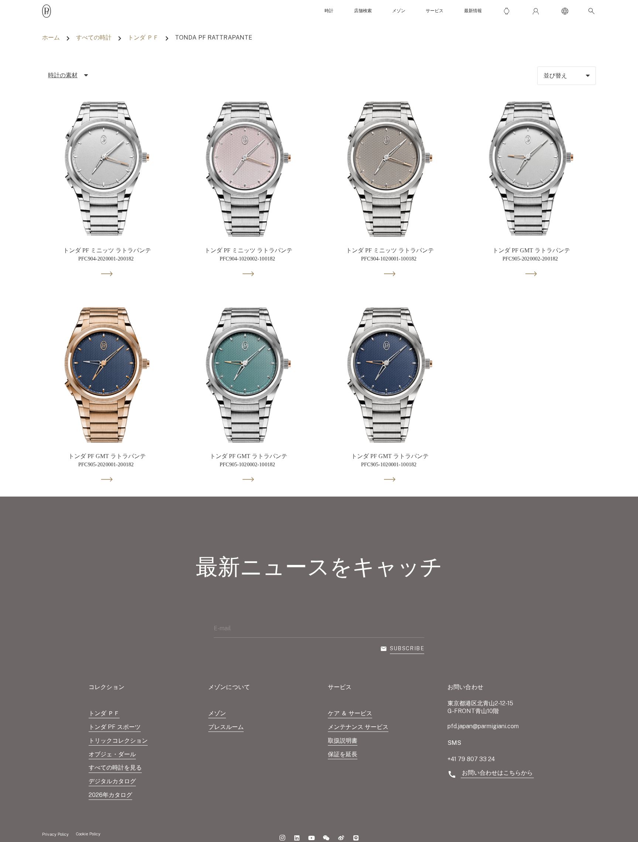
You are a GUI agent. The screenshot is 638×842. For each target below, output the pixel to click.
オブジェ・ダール (112, 754)
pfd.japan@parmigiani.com (483, 726)
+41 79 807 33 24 (471, 759)
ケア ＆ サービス (350, 713)
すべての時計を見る (115, 767)
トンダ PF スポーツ (115, 726)
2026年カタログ (110, 794)
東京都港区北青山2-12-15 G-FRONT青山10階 (480, 707)
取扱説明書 (342, 740)
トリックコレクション (118, 740)
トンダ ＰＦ (143, 37)
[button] (590, 11)
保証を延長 (342, 754)
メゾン (217, 713)
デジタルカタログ (112, 781)
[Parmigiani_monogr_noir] (46, 11)
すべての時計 (94, 37)
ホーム (51, 37)
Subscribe (407, 648)
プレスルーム (226, 726)
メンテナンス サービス (358, 726)
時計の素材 (63, 75)
